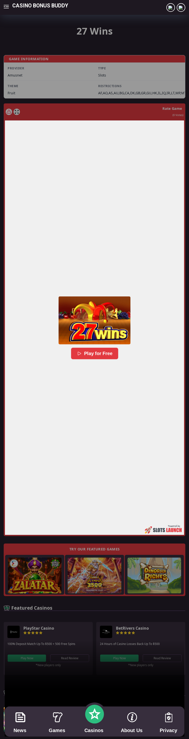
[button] (94, 320)
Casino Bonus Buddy (40, 5)
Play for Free (98, 353)
